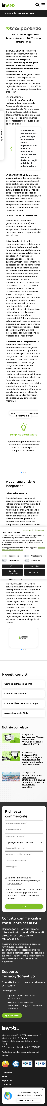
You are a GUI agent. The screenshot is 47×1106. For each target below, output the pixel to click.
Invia (24, 906)
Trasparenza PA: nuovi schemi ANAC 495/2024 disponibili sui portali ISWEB (33, 741)
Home (7, 13)
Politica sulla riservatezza (34, 530)
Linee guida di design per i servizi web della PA (20, 107)
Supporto (13, 1015)
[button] (43, 5)
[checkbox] (4, 556)
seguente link (14, 883)
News (4, 1076)
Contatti (6, 1084)
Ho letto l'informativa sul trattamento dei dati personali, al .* (24, 880)
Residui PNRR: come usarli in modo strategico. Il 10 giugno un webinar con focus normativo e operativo (33, 781)
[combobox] (23, 848)
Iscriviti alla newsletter (28, 1100)
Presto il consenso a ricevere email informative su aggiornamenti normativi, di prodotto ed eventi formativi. (25, 894)
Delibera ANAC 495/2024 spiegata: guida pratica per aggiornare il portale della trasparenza (32, 760)
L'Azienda (7, 1072)
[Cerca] (37, 5)
